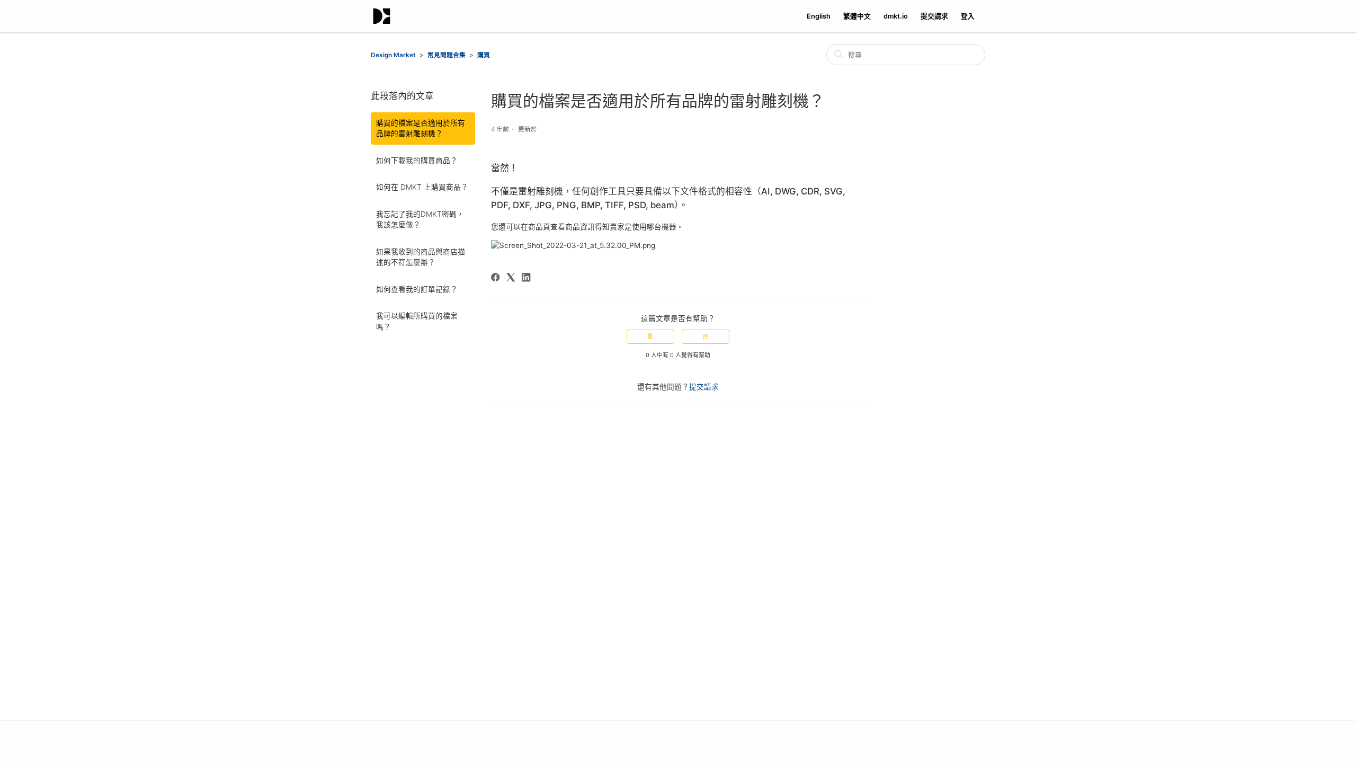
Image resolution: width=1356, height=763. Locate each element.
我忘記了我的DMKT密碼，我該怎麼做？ (420, 219)
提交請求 (934, 16)
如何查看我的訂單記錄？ (417, 289)
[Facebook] (495, 277)
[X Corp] (510, 277)
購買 (483, 55)
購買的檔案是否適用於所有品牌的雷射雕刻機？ (420, 128)
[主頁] (381, 16)
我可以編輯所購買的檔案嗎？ (417, 321)
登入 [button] (968, 16)
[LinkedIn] (526, 277)
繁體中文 (857, 16)
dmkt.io (896, 16)
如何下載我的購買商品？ (417, 160)
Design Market (393, 55)
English (819, 16)
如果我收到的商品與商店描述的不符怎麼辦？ (420, 257)
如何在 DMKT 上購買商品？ (422, 187)
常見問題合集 (446, 55)
